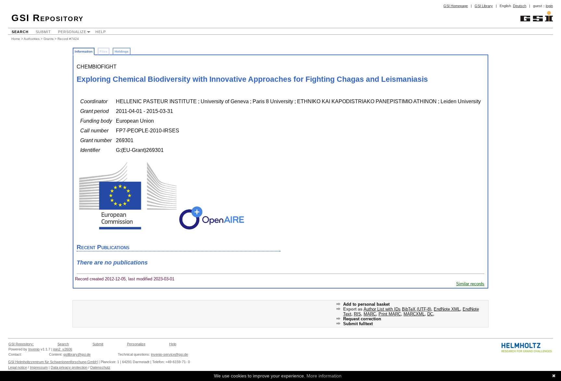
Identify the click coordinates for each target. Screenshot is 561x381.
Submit (43, 32)
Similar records (470, 283)
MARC (370, 314)
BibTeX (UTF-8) (416, 309)
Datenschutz (100, 367)
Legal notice (17, 367)
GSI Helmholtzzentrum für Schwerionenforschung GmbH (53, 362)
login (549, 6)
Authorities (32, 39)
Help (100, 32)
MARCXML (414, 314)
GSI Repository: (21, 344)
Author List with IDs (382, 309)
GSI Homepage (455, 6)
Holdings (122, 51)
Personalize (72, 32)
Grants (49, 39)
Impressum (39, 367)
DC (430, 314)
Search (20, 32)
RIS (357, 314)
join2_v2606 (62, 349)
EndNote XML (447, 309)
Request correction (362, 318)
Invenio (34, 349)
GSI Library (484, 6)
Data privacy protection (69, 367)
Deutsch (519, 6)
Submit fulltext (358, 323)
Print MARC (390, 314)
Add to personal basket (366, 304)
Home (15, 39)
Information (84, 51)
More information (324, 375)
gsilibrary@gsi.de (77, 354)
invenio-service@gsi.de (169, 354)
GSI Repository (47, 18)
